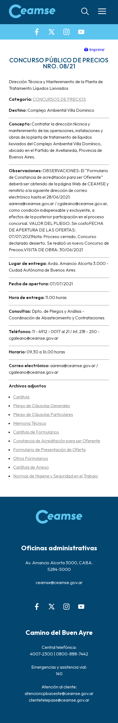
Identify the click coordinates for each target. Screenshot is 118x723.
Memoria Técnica (29, 423)
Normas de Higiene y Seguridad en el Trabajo (55, 476)
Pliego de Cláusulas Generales (41, 405)
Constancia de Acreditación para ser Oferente (56, 440)
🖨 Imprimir (94, 49)
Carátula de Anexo (31, 467)
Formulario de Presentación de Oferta (49, 449)
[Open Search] (85, 12)
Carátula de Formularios (36, 432)
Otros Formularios (30, 458)
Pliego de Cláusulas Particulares (43, 414)
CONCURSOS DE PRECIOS (59, 99)
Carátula (21, 397)
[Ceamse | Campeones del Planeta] (32, 12)
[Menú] (102, 12)
